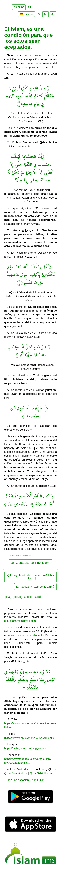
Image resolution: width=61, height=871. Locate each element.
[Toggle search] (30, 7)
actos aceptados (32, 597)
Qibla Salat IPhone (41, 773)
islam (7, 597)
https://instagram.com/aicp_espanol (25, 748)
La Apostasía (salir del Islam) (30, 562)
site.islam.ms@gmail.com (20, 620)
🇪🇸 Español (26, 14)
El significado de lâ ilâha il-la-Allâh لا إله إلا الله (32, 576)
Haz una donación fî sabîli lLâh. (26, 779)
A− (45, 14)
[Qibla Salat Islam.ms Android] (31, 807)
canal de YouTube (29, 635)
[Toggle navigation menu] (8, 7)
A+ (53, 14)
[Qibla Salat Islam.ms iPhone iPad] (31, 838)
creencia (17, 597)
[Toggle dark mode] (38, 14)
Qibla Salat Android (15, 773)
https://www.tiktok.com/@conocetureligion (29, 737)
